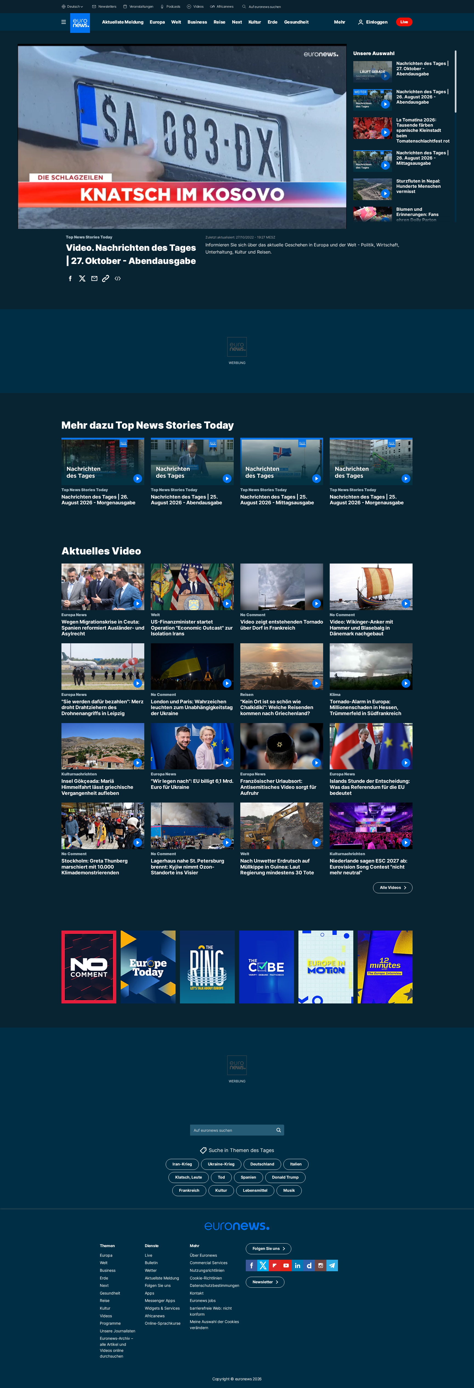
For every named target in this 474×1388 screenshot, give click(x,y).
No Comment (253, 614)
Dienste (152, 1245)
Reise (219, 22)
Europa (157, 22)
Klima (335, 694)
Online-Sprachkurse (162, 1323)
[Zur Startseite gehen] (80, 23)
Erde (273, 22)
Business (197, 22)
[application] (182, 136)
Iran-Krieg (182, 1164)
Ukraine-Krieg (221, 1164)
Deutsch (73, 6)
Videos (106, 1315)
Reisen (246, 694)
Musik (289, 1190)
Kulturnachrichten (79, 774)
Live (404, 21)
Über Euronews (203, 1255)
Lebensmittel (255, 1190)
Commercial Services (208, 1263)
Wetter (151, 1270)
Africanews (155, 1315)
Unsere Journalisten (117, 1331)
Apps (149, 1293)
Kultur (255, 22)
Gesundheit (296, 22)
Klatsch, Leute (188, 1177)
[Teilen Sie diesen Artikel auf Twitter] (82, 278)
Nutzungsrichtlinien (207, 1270)
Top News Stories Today (84, 489)
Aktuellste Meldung (122, 22)
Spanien (248, 1177)
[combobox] (272, 6)
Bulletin (151, 1263)
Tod (221, 1177)
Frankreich (189, 1190)
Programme (110, 1323)
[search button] (244, 6)
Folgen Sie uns (158, 1285)
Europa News (74, 614)
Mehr (194, 1245)
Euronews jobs (203, 1300)
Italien (296, 1164)
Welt (176, 22)
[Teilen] (94, 278)
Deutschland (262, 1164)
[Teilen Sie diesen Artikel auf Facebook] (70, 278)
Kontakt (197, 1293)
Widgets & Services (162, 1308)
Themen (107, 1245)
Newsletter (263, 1282)
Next (237, 22)
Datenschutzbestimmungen (214, 1285)
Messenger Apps (160, 1300)
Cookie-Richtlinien (206, 1278)
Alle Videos (390, 887)
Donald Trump (285, 1177)
